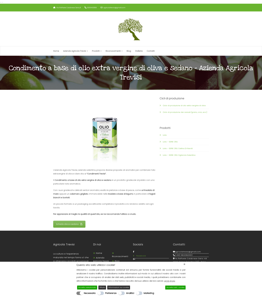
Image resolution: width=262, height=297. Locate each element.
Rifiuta (102, 287)
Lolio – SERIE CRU (170, 141)
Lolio (165, 135)
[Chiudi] (184, 264)
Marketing (149, 293)
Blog (129, 51)
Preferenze (111, 293)
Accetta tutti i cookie (175, 287)
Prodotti (96, 51)
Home (56, 51)
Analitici (130, 293)
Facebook (141, 255)
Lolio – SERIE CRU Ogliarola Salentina (179, 155)
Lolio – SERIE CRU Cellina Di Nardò (178, 148)
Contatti (151, 51)
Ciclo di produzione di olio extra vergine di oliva (184, 105)
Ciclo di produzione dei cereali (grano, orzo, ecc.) (185, 112)
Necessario (90, 293)
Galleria (139, 51)
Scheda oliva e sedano (67, 224)
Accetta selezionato (87, 287)
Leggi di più (169, 281)
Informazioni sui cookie (118, 287)
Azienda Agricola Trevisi (75, 51)
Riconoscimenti (113, 51)
